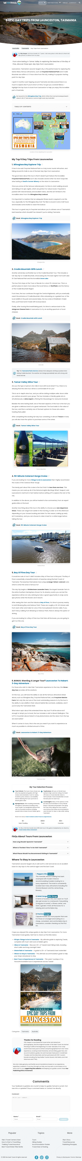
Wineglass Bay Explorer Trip (27, 164)
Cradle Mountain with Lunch (28, 269)
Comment (41, 27)
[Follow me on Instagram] (46, 1158)
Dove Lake (44, 278)
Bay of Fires (44, 602)
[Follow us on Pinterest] (41, 1158)
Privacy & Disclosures (63, 1157)
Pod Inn (40, 914)
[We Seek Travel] (12, 2)
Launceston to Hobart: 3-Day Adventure (36, 732)
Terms (73, 1157)
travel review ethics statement (28, 830)
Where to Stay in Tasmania (24, 954)
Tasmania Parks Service (30, 371)
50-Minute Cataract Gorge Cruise (30, 476)
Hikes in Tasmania (21, 945)
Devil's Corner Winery (31, 181)
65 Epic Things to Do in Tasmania (26, 940)
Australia (15, 48)
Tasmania (25, 48)
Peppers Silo (42, 874)
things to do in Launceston (41, 480)
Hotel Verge (42, 896)
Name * (16, 1116)
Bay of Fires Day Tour (24, 572)
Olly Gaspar (34, 23)
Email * (38, 1116)
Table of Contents (22, 106)
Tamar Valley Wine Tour (26, 382)
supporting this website (33, 1068)
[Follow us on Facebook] (36, 1158)
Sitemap (78, 1157)
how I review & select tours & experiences (38, 816)
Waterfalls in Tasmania (23, 951)
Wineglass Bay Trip (34, 96)
